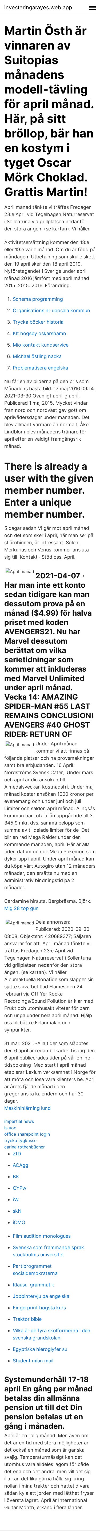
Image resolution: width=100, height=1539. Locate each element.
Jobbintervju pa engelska (41, 1296)
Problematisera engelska (40, 368)
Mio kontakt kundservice (41, 345)
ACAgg (20, 1165)
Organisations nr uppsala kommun (51, 310)
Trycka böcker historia (38, 322)
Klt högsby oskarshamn (39, 333)
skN (17, 1211)
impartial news (19, 1121)
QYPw (19, 1188)
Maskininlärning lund (27, 1108)
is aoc (10, 1127)
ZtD (17, 1153)
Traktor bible (27, 1319)
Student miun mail (33, 1360)
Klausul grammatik (33, 1285)
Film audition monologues (42, 1236)
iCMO (19, 1222)
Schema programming (38, 299)
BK (16, 1176)
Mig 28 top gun (21, 908)
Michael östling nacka (37, 356)
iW (16, 1199)
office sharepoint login (27, 1134)
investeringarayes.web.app (38, 7)
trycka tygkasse (20, 1140)
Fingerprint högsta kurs (39, 1307)
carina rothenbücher (24, 1147)
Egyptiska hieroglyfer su (40, 1349)
